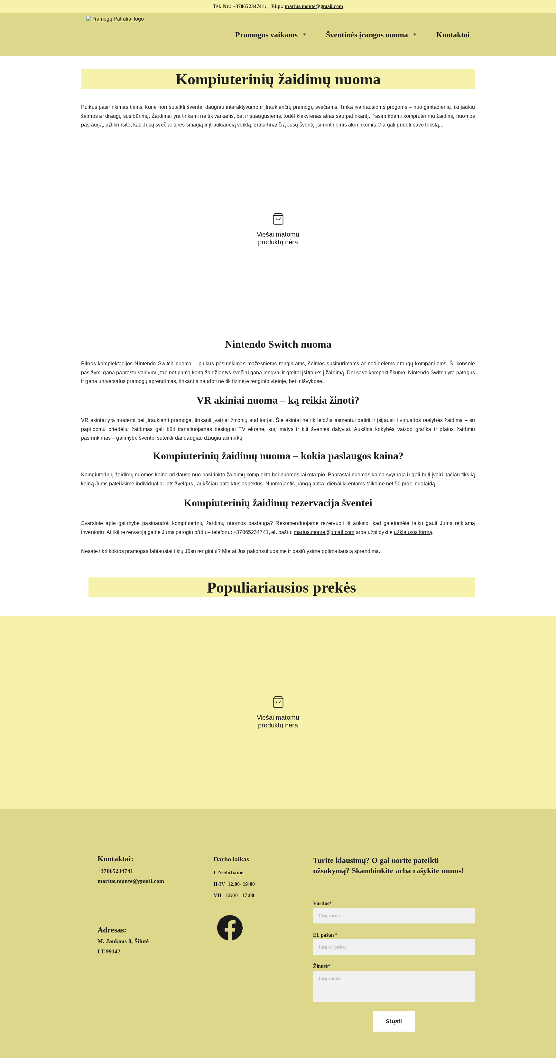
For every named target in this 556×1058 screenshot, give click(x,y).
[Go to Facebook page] (230, 928)
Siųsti (394, 1021)
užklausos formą (413, 532)
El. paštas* (325, 935)
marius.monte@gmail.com (314, 6)
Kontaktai (453, 35)
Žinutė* (321, 966)
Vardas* (322, 903)
